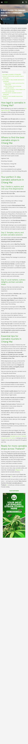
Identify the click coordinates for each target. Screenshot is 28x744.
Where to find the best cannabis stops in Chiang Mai (13, 77)
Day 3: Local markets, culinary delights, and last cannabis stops (15, 90)
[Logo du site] (6, 2)
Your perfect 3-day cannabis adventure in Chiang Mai (13, 80)
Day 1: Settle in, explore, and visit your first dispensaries (14, 84)
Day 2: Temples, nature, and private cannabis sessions (13, 87)
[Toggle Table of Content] (23, 72)
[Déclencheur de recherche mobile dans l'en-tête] (26, 2)
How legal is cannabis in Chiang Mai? (12, 74)
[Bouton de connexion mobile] (23, 2)
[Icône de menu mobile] (2, 2)
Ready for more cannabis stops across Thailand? (13, 97)
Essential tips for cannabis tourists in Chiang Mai (12, 93)
